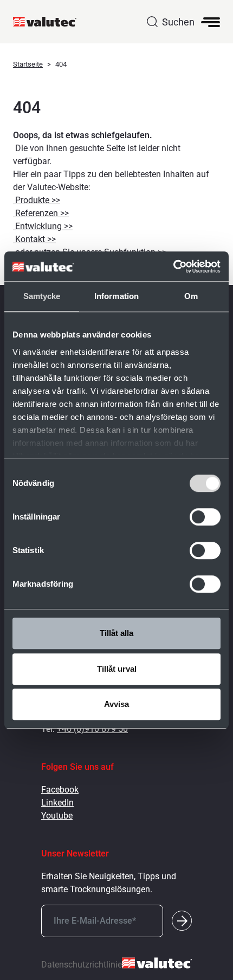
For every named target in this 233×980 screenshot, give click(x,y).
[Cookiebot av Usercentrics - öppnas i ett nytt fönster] (173, 266)
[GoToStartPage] (49, 21)
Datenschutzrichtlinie (81, 964)
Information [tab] (116, 296)
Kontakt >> (34, 239)
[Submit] (182, 921)
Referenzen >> (41, 213)
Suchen (178, 22)
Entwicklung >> (43, 226)
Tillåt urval (117, 668)
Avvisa (116, 704)
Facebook (60, 789)
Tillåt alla (116, 633)
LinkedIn (57, 802)
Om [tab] (191, 296)
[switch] (205, 516)
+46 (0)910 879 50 (92, 729)
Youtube (57, 815)
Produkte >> (36, 200)
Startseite (28, 64)
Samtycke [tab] (42, 296)
